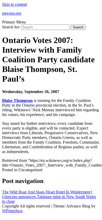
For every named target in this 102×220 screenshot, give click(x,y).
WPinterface (12, 211)
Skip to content (14, 4)
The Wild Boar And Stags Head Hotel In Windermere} (47, 192)
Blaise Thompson (17, 100)
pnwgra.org (11, 13)
